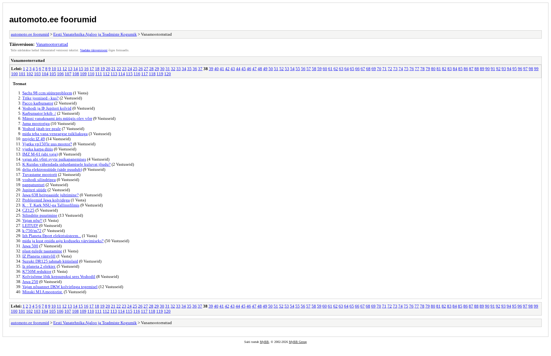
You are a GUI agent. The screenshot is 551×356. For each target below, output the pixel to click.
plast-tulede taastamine (42, 251)
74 (401, 68)
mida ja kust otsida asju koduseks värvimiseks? (63, 240)
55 (298, 68)
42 (227, 68)
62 (336, 68)
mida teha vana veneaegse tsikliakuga (55, 133)
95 (514, 68)
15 (81, 68)
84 (455, 68)
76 (411, 68)
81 (439, 68)
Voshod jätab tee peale (41, 128)
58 (314, 68)
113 (114, 73)
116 (137, 73)
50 (270, 68)
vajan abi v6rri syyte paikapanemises (54, 159)
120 (167, 73)
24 (130, 68)
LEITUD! (30, 225)
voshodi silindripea (39, 179)
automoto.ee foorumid (53, 19)
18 (97, 68)
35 (189, 68)
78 (422, 68)
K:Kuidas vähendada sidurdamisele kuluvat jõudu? (66, 164)
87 (471, 68)
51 (276, 68)
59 (319, 68)
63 (341, 68)
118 (152, 73)
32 (173, 68)
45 (243, 68)
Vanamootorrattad (52, 44)
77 (417, 68)
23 (124, 68)
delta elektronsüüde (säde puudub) (52, 169)
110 (91, 73)
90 (487, 68)
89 (482, 68)
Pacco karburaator (37, 103)
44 (238, 68)
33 (178, 68)
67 (363, 68)
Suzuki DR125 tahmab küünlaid (50, 261)
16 (86, 68)
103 (37, 73)
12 (64, 68)
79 (428, 68)
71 (384, 68)
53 (287, 68)
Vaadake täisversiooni (93, 50)
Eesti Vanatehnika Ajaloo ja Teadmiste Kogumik (95, 34)
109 (83, 73)
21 (113, 68)
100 (14, 73)
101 (22, 73)
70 (379, 68)
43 (233, 68)
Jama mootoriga (36, 123)
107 (68, 73)
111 (98, 73)
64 (346, 68)
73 (395, 68)
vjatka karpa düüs (37, 149)
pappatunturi (33, 184)
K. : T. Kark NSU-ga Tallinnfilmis (50, 205)
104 (45, 73)
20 (108, 68)
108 (75, 73)
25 (135, 68)
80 (433, 68)
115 (129, 73)
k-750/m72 (31, 230)
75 (406, 68)
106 (60, 73)
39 (211, 68)
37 (200, 68)
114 (121, 73)
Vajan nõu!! (32, 220)
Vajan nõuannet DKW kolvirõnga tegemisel (60, 286)
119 (160, 73)
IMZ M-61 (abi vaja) (40, 154)
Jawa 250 (30, 281)
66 (357, 68)
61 (330, 68)
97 (525, 68)
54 (292, 68)
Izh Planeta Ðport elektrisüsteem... (51, 235)
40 (216, 68)
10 (54, 68)
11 (59, 68)
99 (536, 68)
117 (144, 73)
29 (157, 68)
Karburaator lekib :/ (39, 113)
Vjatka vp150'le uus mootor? (47, 144)
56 (303, 68)
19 (102, 68)
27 (146, 68)
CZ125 (28, 210)
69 (373, 68)
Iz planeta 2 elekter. (39, 266)
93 (504, 68)
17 (92, 68)
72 (390, 68)
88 (476, 68)
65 (352, 68)
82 (444, 68)
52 (281, 68)
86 (466, 68)
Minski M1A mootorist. (42, 291)
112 (106, 73)
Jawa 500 (30, 245)
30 (162, 68)
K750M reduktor (36, 271)
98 (531, 68)
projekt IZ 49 (33, 138)
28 (151, 68)
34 (184, 68)
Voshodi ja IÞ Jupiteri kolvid (46, 108)
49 (265, 68)
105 (52, 73)
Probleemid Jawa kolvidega (46, 200)
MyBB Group (298, 342)
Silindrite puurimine (39, 215)
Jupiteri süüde (34, 189)
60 (325, 68)
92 (498, 68)
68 (368, 68)
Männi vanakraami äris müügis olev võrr (57, 118)
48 (260, 68)
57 (308, 68)
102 (29, 73)
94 (509, 68)
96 (520, 68)
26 (140, 68)
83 (449, 68)
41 (222, 68)
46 (249, 68)
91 (493, 68)
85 (460, 68)
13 (70, 68)
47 (254, 68)
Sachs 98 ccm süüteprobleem (47, 93)
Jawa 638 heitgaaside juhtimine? (50, 195)
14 (75, 68)
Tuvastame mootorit (39, 174)
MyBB (264, 342)
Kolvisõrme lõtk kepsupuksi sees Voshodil (58, 276)
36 (195, 68)
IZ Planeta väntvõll (38, 256)
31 (167, 68)
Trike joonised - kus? (40, 98)
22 (119, 68)
